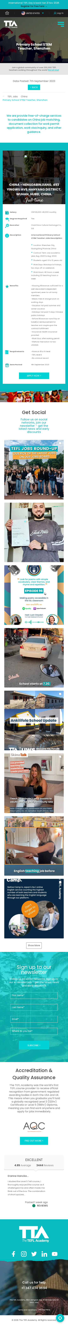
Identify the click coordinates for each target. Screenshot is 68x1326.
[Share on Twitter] (34, 1254)
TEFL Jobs (12, 96)
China (24, 96)
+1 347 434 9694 (34, 1288)
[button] (34, 469)
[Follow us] (44, 1254)
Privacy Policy (44, 1310)
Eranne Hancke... (18, 1176)
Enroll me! (53, 70)
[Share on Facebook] (13, 1254)
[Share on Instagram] (24, 1254)
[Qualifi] (34, 1127)
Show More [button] (34, 945)
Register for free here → (34, 6)
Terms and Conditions (27, 1310)
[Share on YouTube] (54, 1254)
